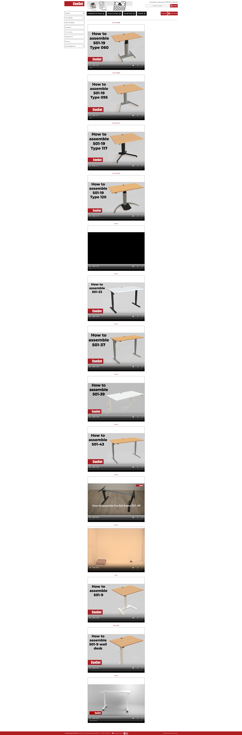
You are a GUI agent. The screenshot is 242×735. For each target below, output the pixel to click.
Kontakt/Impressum (74, 46)
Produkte (74, 13)
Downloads (68, 27)
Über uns (67, 41)
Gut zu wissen (68, 32)
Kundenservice (69, 36)
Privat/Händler (74, 18)
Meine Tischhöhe (69, 22)
